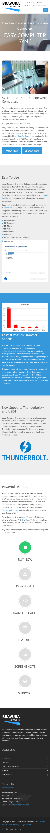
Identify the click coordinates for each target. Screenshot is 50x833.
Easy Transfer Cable (21, 136)
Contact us (6, 775)
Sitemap (5, 770)
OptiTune (5, 762)
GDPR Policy (14, 824)
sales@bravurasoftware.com (18, 804)
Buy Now (13, 150)
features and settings (10, 510)
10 (26, 520)
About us (5, 758)
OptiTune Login (39, 5)
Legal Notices (26, 824)
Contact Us (30, 2)
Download (33, 150)
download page (10, 207)
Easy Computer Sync (10, 766)
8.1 (23, 520)
